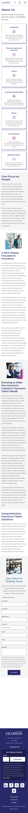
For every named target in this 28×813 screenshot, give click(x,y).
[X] (17, 785)
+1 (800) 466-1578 (20, 2)
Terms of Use (14, 799)
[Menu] (25, 2)
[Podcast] (14, 791)
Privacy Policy (18, 666)
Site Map (14, 802)
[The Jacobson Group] (5, 2)
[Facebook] (11, 785)
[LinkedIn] (6, 785)
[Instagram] (22, 785)
